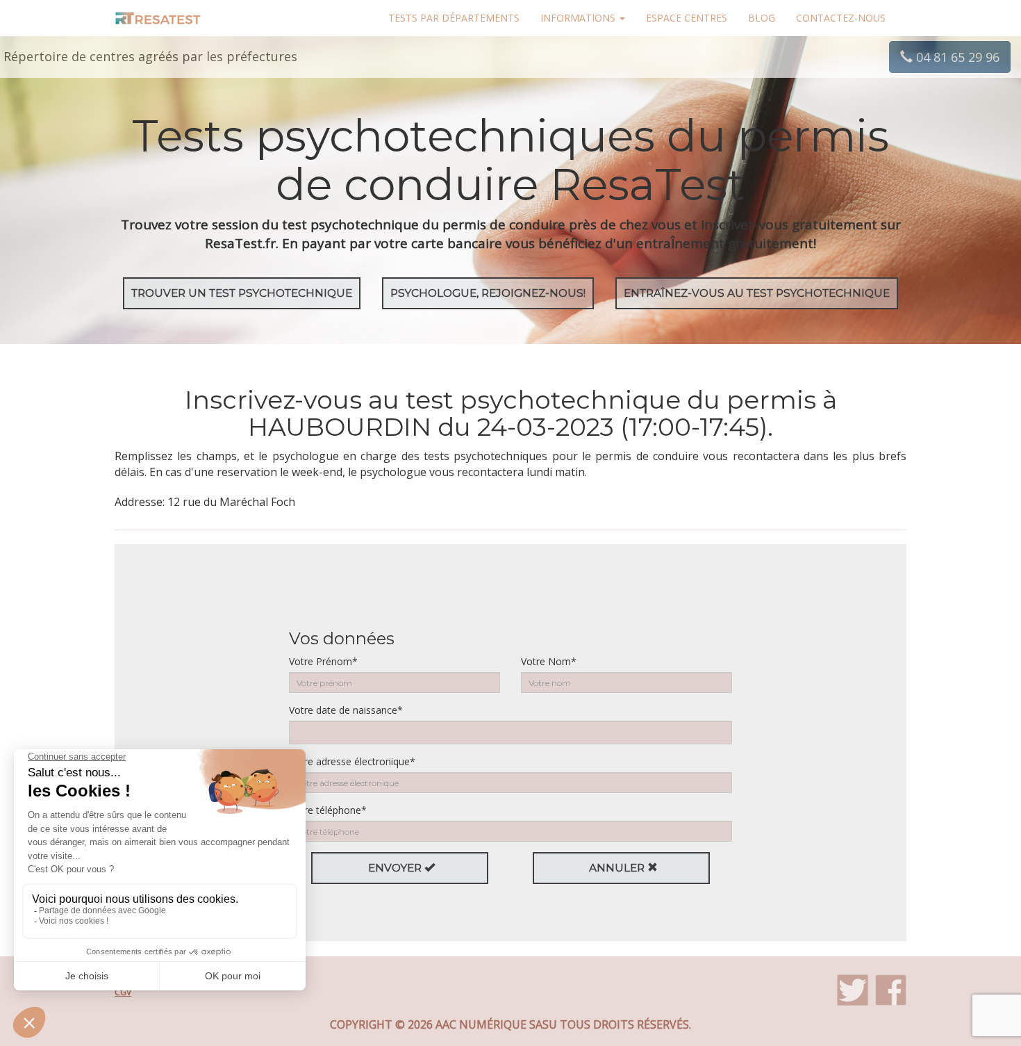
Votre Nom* (548, 661)
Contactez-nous (841, 17)
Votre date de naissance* (346, 710)
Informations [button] (579, 17)
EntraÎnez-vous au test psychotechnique (757, 293)
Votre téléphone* (328, 810)
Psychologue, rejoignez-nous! (488, 293)
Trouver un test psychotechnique (241, 293)
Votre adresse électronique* (352, 761)
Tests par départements (454, 17)
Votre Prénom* (323, 661)
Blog (761, 17)
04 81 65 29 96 (956, 57)
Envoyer (396, 867)
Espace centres (686, 17)
